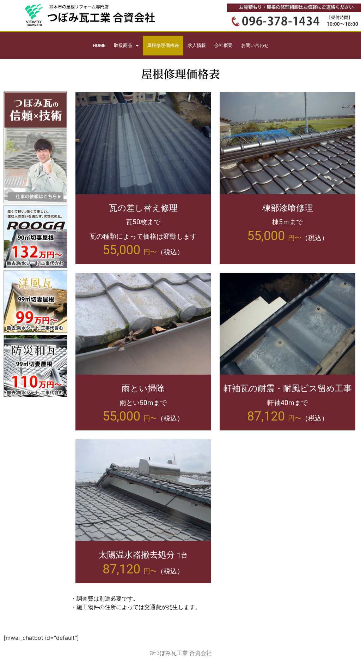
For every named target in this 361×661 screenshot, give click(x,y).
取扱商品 (123, 45)
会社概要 (223, 45)
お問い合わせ (255, 45)
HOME (99, 45)
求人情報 (197, 45)
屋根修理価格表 (163, 45)
